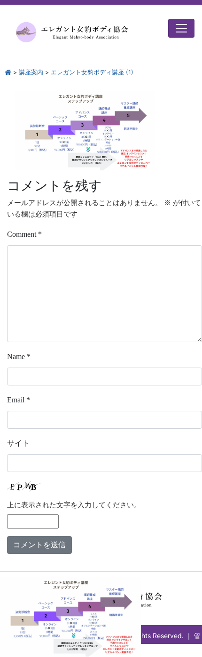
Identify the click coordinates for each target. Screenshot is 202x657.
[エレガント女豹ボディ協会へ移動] (8, 72)
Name (19, 357)
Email (18, 400)
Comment (24, 234)
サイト (18, 443)
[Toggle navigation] (181, 28)
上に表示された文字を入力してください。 (74, 505)
